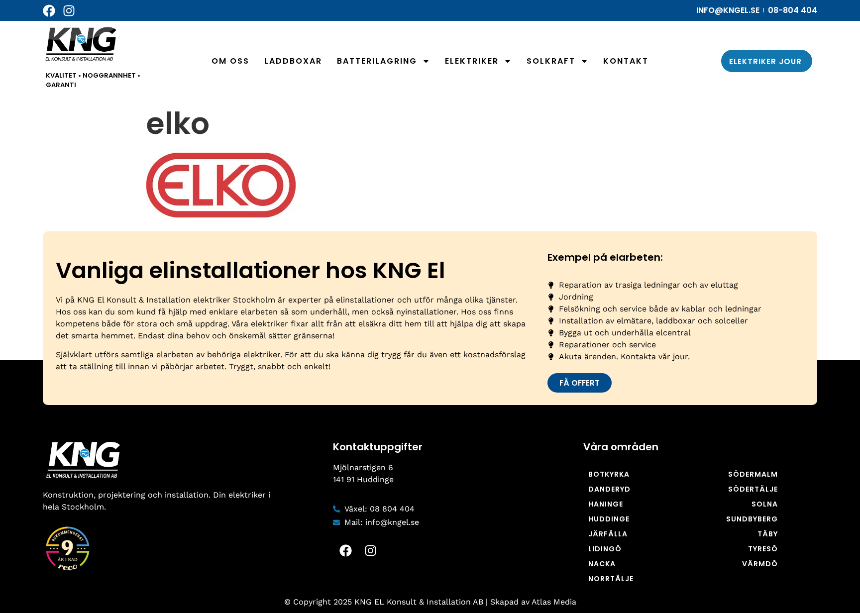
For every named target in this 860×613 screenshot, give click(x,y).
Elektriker (472, 61)
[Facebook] (49, 10)
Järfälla (608, 534)
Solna (765, 504)
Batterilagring (377, 61)
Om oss (230, 61)
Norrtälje (611, 579)
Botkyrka (609, 474)
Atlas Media (554, 602)
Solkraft (551, 61)
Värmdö (760, 564)
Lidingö (605, 549)
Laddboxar (293, 61)
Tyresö (763, 549)
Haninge (605, 504)
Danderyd (609, 489)
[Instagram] (69, 10)
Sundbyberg (752, 519)
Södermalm (753, 474)
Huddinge (609, 519)
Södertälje (753, 489)
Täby (767, 534)
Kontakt (625, 61)
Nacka (602, 564)
